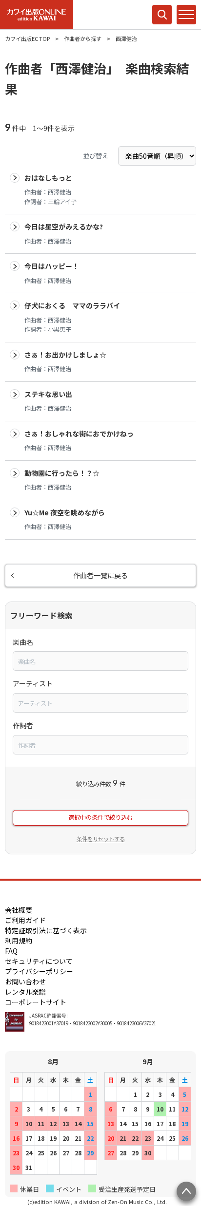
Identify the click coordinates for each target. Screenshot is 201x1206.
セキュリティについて (39, 961)
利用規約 (18, 940)
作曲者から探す (82, 38)
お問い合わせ (25, 981)
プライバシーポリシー (39, 971)
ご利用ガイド (25, 920)
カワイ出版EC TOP (27, 38)
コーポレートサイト (35, 1002)
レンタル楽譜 (25, 992)
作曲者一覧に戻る (100, 575)
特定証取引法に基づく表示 (46, 930)
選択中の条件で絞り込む (100, 817)
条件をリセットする (101, 839)
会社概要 (18, 910)
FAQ (11, 951)
